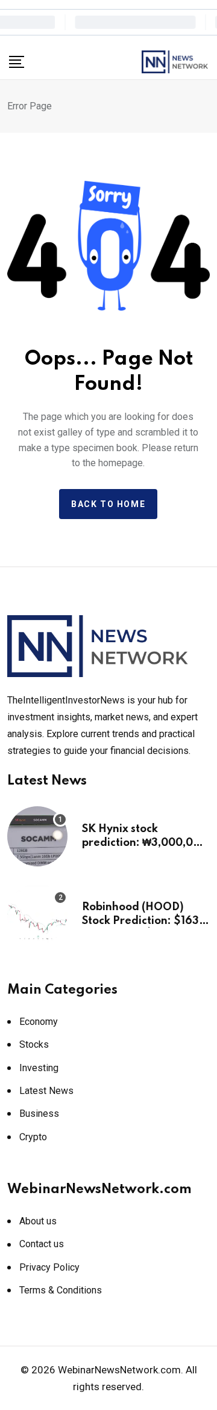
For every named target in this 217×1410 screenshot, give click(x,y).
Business (39, 1113)
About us (38, 1221)
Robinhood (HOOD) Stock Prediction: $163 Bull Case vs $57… (140, 921)
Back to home (108, 504)
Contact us (41, 1244)
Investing (38, 1068)
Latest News (46, 1090)
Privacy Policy (49, 1267)
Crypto (33, 1137)
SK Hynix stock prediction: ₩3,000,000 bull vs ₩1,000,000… (144, 842)
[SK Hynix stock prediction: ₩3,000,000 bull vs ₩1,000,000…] (37, 836)
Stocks (34, 1044)
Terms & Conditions (60, 1290)
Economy (38, 1021)
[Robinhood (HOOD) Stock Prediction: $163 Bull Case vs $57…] (37, 914)
